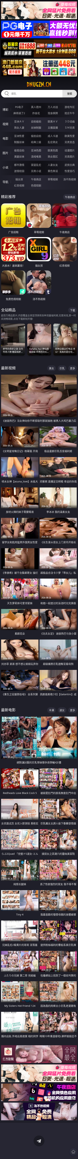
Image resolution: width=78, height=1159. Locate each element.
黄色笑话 (53, 171)
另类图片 (70, 156)
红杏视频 (19, 185)
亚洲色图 (36, 150)
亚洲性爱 (19, 136)
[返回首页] (73, 1151)
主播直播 (53, 127)
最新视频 (8, 368)
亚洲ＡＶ (19, 121)
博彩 (5, 110)
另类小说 (36, 171)
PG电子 (19, 107)
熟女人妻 (19, 127)
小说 (5, 167)
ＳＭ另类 (70, 127)
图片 (5, 153)
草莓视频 (53, 179)
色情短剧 (36, 185)
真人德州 (36, 107)
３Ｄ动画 (70, 121)
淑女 (62, 710)
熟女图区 (53, 156)
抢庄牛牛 (70, 113)
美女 (51, 368)
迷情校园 (19, 171)
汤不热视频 (69, 179)
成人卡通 (53, 136)
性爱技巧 (70, 171)
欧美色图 (53, 150)
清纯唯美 (36, 156)
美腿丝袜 (19, 156)
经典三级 (36, 142)
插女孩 (19, 179)
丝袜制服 (36, 127)
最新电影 (8, 710)
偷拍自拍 (36, 136)
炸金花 (36, 113)
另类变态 (70, 142)
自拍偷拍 (36, 121)
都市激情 (19, 165)
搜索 (69, 93)
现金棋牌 (53, 113)
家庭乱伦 (36, 165)
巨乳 (62, 368)
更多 (72, 368)
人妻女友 (53, 165)
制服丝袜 (19, 142)
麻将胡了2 (19, 113)
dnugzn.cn (39, 84)
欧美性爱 (70, 136)
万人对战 (53, 107)
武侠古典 (70, 165)
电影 (5, 138)
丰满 (51, 710)
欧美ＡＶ (53, 121)
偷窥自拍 (19, 150)
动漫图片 (70, 150)
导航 (5, 182)
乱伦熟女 (53, 142)
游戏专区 (70, 107)
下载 (72, 310)
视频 (5, 124)
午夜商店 (36, 179)
